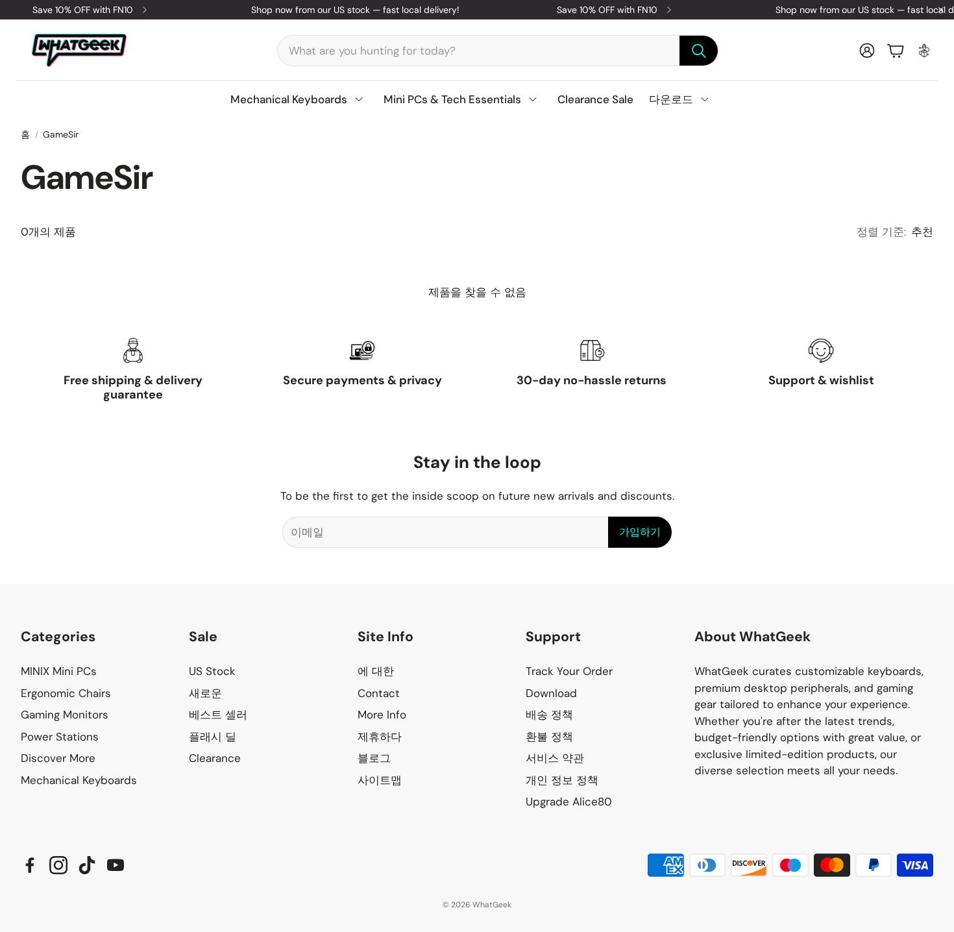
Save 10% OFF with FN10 (82, 9)
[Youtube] (115, 865)
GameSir (61, 134)
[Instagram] (58, 865)
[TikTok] (87, 865)
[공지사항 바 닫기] (941, 9)
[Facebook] (30, 865)
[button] (498, 51)
